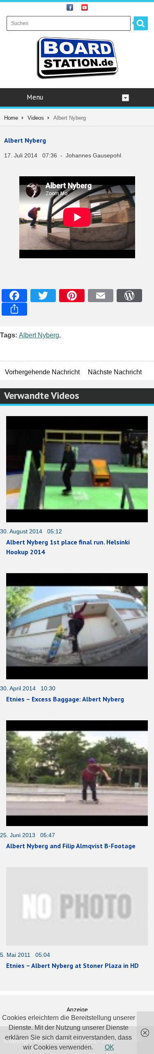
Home (11, 118)
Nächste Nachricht (115, 372)
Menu (35, 97)
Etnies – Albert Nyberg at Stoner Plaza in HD (72, 965)
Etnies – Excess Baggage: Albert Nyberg (65, 699)
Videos (36, 118)
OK (109, 1047)
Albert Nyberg (25, 140)
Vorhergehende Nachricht (42, 372)
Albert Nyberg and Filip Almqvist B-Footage (71, 846)
